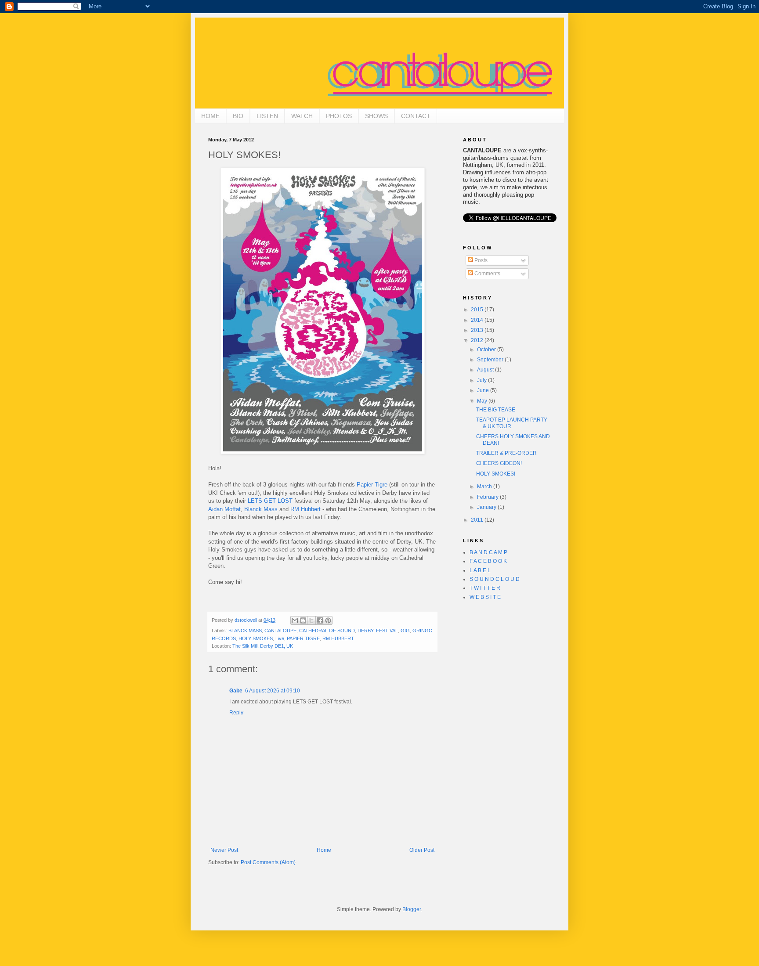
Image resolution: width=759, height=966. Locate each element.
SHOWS (376, 115)
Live (279, 638)
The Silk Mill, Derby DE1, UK (262, 646)
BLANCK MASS (245, 630)
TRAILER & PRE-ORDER (506, 453)
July (482, 380)
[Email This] (294, 620)
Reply (236, 713)
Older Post (421, 850)
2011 (477, 520)
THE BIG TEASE (495, 410)
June (483, 390)
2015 (477, 309)
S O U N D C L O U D (495, 579)
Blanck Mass (261, 509)
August (486, 370)
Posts (480, 260)
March (485, 486)
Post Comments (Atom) (268, 862)
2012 (477, 340)
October (487, 349)
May (482, 401)
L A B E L (480, 570)
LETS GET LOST (270, 500)
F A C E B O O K (488, 561)
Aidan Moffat (224, 509)
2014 (477, 320)
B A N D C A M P (488, 552)
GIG (405, 630)
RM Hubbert (305, 509)
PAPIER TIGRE (303, 638)
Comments (486, 273)
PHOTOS (339, 115)
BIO (238, 115)
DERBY (365, 630)
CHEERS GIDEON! (499, 463)
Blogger (411, 909)
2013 (477, 330)
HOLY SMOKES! (495, 474)
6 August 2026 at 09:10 (272, 691)
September (491, 360)
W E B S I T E (485, 597)
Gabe (235, 691)
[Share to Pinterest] (328, 620)
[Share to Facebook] (319, 620)
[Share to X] (311, 620)
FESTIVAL (387, 630)
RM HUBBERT (338, 638)
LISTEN (267, 115)
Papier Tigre (372, 484)
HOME (210, 115)
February (488, 497)
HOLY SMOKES (256, 638)
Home (324, 850)
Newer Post (224, 850)
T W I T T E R (485, 588)
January (487, 507)
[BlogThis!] (303, 620)
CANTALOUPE (280, 630)
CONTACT (415, 115)
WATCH (302, 115)
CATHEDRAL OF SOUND (327, 630)
